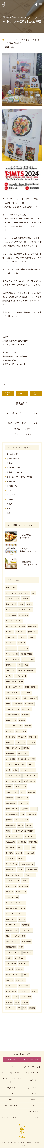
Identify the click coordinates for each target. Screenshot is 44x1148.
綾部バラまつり (24, 986)
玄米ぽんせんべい (12, 814)
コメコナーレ (20, 742)
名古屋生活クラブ (12, 792)
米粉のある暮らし (12, 809)
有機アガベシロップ (30, 698)
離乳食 (8, 770)
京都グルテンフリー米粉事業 (15, 626)
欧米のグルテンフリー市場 (26, 759)
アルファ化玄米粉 (26, 930)
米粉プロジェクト (12, 930)
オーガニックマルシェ (13, 781)
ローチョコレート (20, 676)
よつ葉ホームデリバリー (14, 687)
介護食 (15, 770)
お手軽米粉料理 (11, 615)
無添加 (9, 504)
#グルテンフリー (22, 422)
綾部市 (21, 947)
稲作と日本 (9, 731)
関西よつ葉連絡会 (31, 687)
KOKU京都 (25, 715)
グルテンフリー (24, 991)
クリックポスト (11, 648)
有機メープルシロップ (13, 698)
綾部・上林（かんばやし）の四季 (19, 476)
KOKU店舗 (11, 481)
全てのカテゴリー (13, 454)
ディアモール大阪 (11, 864)
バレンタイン (10, 858)
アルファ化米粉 (11, 886)
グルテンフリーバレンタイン (15, 903)
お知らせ (5, 384)
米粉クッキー (32, 632)
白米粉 (8, 831)
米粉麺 (17, 1002)
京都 (19, 1008)
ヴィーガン (11, 499)
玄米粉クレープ (11, 986)
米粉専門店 (25, 599)
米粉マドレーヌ (11, 587)
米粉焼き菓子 (10, 870)
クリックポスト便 (12, 654)
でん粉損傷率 (29, 704)
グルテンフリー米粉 (12, 599)
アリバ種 (19, 853)
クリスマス (21, 858)
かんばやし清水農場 (18, 936)
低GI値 (8, 704)
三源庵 (25, 665)
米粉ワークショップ (21, 820)
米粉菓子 (25, 881)
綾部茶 (25, 975)
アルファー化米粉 (28, 659)
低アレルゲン (12, 495)
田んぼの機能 (10, 737)
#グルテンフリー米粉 (22, 434)
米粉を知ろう (10, 753)
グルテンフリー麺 (20, 786)
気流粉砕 (9, 1002)
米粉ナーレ (9, 742)
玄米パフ (31, 764)
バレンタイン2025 (12, 897)
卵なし (21, 604)
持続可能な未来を (22, 798)
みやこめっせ (26, 693)
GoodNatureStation (12, 925)
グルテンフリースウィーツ (26, 670)
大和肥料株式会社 (29, 781)
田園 (7, 936)
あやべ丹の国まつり (12, 715)
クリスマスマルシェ (27, 864)
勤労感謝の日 (10, 847)
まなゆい (9, 958)
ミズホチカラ (20, 632)
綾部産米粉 (19, 969)
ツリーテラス (23, 803)
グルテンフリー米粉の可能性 (15, 764)
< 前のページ (8, 393)
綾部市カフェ (20, 980)
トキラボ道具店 (31, 870)
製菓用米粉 (9, 969)
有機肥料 (9, 786)
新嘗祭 (20, 847)
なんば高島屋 (22, 842)
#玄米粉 (26, 428)
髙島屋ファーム (21, 892)
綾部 (24, 1008)
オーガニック (10, 1008)
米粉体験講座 (10, 825)
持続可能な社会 (21, 731)
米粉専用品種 (17, 704)
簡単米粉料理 (23, 615)
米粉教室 (9, 820)
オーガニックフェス (30, 775)
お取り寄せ (21, 643)
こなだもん (9, 632)
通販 (8, 508)
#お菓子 (17, 428)
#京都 (35, 422)
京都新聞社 (33, 842)
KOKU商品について (14, 467)
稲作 (33, 847)
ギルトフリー (10, 643)
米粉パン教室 (31, 814)
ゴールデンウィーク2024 (14, 726)
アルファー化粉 (26, 997)
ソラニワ (34, 809)
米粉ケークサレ (11, 919)
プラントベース (30, 875)
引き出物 (25, 1002)
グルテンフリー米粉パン (14, 621)
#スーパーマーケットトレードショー (22, 415)
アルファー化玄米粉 (12, 659)
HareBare (29, 825)
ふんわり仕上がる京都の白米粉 (23, 831)
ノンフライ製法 (11, 963)
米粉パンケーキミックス (14, 875)
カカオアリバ (29, 853)
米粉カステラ (10, 665)
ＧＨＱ (27, 847)
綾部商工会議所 (11, 947)
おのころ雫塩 (23, 648)
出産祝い (32, 637)
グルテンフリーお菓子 (28, 770)
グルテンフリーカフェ (13, 952)
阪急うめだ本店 (11, 803)
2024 (33, 593)
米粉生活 (22, 919)
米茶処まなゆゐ (11, 991)
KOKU (22, 814)
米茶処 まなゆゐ (13, 458)
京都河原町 (25, 925)
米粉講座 (32, 1008)
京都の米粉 (33, 737)
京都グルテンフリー (12, 693)
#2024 (9, 422)
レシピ (9, 490)
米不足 (23, 792)
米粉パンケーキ (11, 604)
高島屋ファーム (30, 836)
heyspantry (24, 809)
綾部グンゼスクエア (12, 941)
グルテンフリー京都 (12, 709)
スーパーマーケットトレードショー (17, 593)
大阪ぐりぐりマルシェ (13, 748)
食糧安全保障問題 (26, 654)
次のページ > (35, 393)
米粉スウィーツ (11, 720)
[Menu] (40, 4)
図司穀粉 (26, 748)
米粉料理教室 (32, 626)
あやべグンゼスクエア (13, 975)
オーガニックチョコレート (14, 681)
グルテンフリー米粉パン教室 (15, 914)
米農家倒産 (31, 792)
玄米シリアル (23, 963)
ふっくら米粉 (23, 886)
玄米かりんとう (20, 958)
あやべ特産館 (26, 941)
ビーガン (9, 676)
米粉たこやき (26, 709)
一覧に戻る (22, 393)
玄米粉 (15, 997)
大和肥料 (20, 825)
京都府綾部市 (22, 737)
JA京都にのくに (23, 753)
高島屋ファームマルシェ (14, 836)
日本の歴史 (9, 853)
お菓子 (34, 991)
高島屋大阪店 (10, 842)
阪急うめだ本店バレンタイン (15, 908)
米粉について (12, 486)
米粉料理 (29, 604)
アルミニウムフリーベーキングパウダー (19, 610)
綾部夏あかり (27, 952)
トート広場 (31, 742)
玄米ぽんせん (10, 670)
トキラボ (20, 870)
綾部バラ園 (9, 980)
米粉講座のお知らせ (14, 472)
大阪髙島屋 (9, 892)
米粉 (8, 513)
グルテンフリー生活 (12, 881)
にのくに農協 (10, 759)
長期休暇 (22, 720)
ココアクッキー (11, 637)
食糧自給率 (9, 798)
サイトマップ (33, 1117)
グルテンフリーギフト (13, 775)
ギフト (8, 997)
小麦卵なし (22, 637)
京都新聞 (28, 726)
